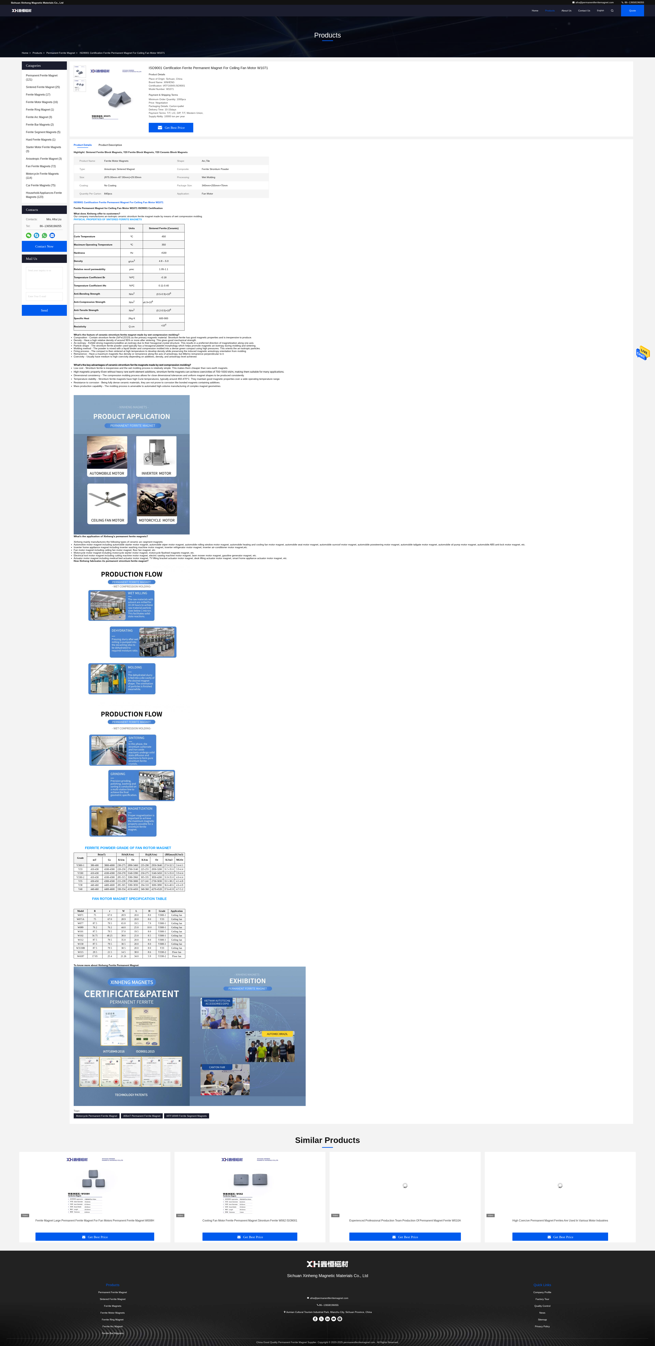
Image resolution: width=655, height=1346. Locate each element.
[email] (52, 235)
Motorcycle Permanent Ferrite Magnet (96, 1116)
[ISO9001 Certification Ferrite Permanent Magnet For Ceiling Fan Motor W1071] (116, 94)
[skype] (36, 235)
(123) (44, 194)
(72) (41, 166)
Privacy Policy (542, 1326)
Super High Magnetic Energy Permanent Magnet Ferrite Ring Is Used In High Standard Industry (560, 1220)
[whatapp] (44, 235)
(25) (43, 87)
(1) (40, 109)
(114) (42, 175)
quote (632, 10)
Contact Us (584, 10)
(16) (42, 102)
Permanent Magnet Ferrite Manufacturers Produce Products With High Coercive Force (405, 1220)
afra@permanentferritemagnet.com (595, 2)
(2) (40, 124)
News (542, 1312)
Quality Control (542, 1306)
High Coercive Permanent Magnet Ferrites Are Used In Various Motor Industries (250, 1220)
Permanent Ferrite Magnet (60, 53)
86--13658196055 (634, 2)
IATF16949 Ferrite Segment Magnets (186, 1116)
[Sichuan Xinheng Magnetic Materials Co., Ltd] (21, 10)
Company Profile (542, 1292)
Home (535, 10)
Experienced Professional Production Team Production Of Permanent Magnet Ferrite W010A (95, 1220)
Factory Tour (542, 1299)
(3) (39, 117)
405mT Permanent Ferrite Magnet (141, 1116)
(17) (38, 94)
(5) (43, 132)
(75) (40, 185)
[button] (25, 1193)
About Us (566, 10)
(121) (41, 77)
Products (550, 10)
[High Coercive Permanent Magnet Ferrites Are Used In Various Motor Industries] (250, 1185)
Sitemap (542, 1319)
